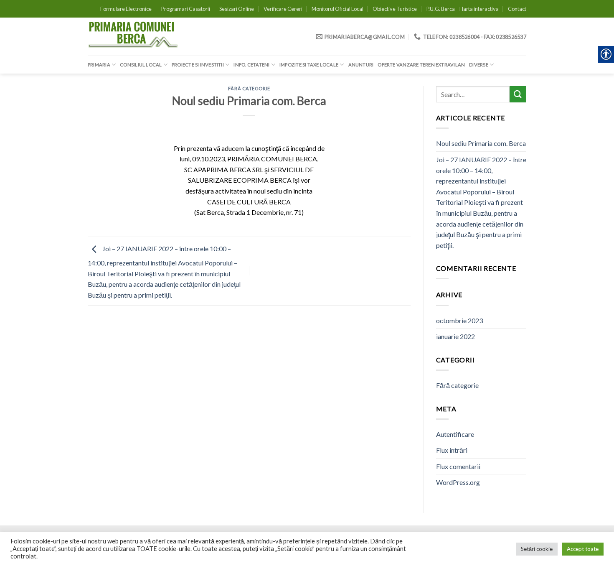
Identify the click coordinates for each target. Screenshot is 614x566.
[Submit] (518, 94)
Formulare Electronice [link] (126, 8)
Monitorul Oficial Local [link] (337, 8)
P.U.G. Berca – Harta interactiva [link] (462, 8)
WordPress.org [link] (458, 482)
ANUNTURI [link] (361, 64)
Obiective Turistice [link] (395, 8)
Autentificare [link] (455, 434)
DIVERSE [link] (478, 64)
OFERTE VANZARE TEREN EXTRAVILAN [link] (421, 64)
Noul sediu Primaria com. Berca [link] (481, 143)
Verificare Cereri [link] (283, 8)
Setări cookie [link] (537, 549)
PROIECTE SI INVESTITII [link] (198, 64)
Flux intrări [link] (451, 450)
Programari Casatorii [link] (185, 8)
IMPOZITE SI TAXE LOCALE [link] (308, 64)
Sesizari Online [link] (236, 8)
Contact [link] (517, 8)
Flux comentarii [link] (458, 466)
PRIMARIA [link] (99, 64)
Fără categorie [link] (249, 88)
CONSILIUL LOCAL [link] (141, 64)
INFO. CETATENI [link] (251, 64)
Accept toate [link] (583, 549)
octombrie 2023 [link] (459, 320)
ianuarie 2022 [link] (455, 336)
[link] (134, 36)
